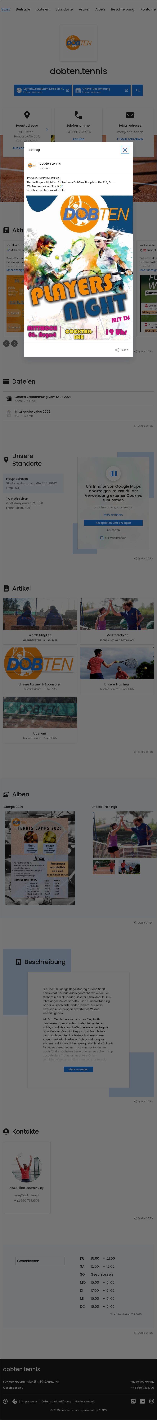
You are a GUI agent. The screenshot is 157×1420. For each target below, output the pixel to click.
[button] (78, 268)
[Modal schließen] (78, 710)
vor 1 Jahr (44, 168)
